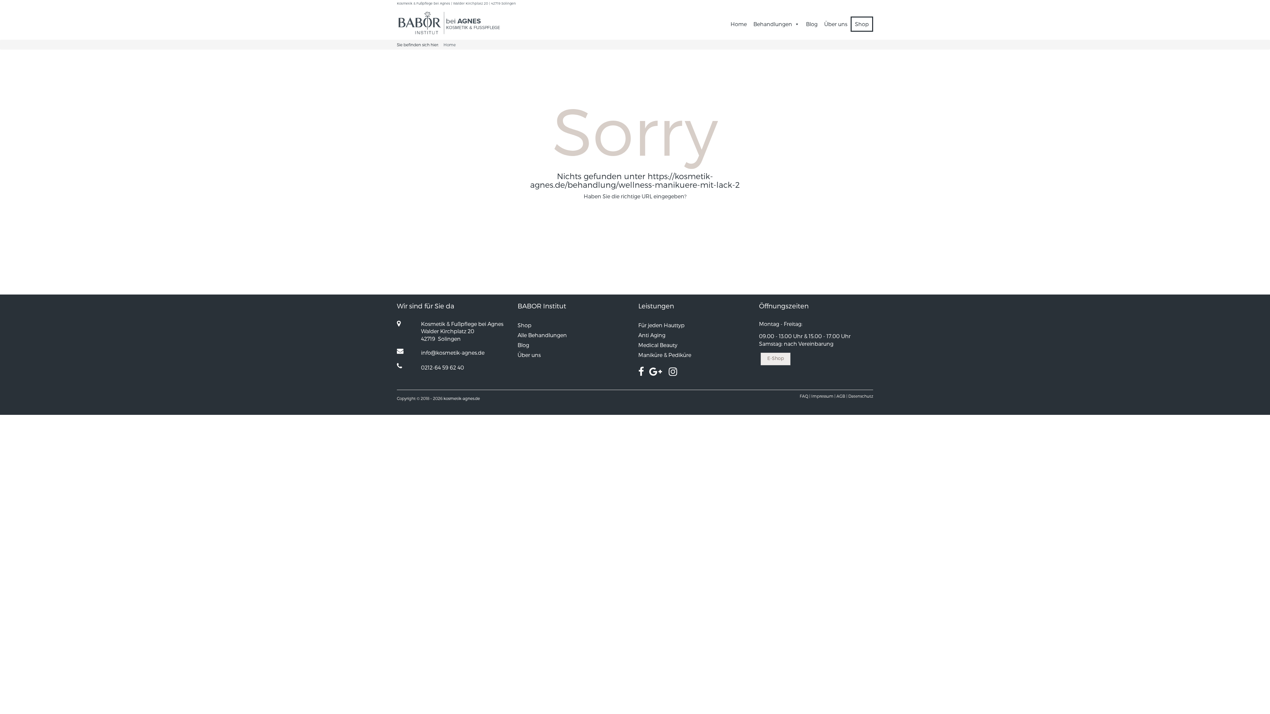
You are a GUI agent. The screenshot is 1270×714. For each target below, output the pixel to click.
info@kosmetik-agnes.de (453, 352)
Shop (862, 24)
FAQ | (805, 396)
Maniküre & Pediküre (664, 355)
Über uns (835, 24)
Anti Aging (651, 335)
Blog (812, 24)
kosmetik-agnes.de (462, 398)
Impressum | (823, 396)
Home (739, 24)
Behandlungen (772, 24)
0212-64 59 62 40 (442, 367)
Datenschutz (860, 396)
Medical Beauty (657, 345)
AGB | (841, 396)
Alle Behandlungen (542, 335)
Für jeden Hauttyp (661, 325)
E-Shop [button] (775, 358)
